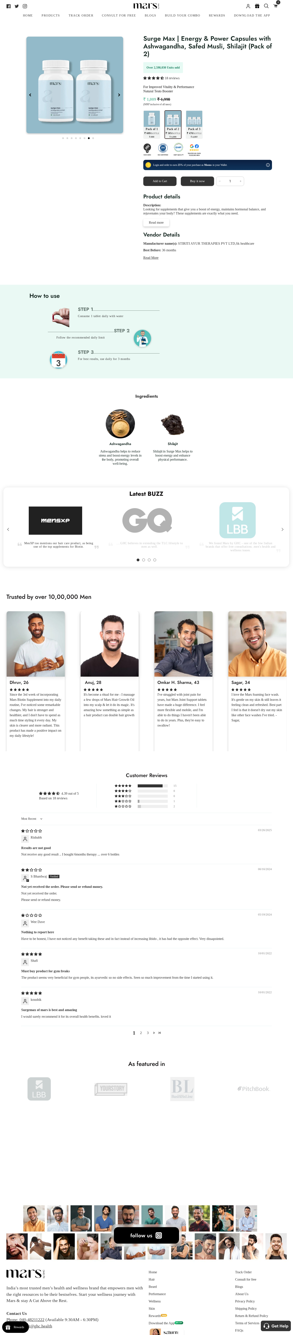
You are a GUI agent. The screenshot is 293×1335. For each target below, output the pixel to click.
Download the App (162, 1323)
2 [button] (141, 1033)
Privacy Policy (245, 1301)
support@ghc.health (34, 1326)
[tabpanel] (74, 85)
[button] (154, 78)
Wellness (155, 1301)
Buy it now (197, 181)
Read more (156, 222)
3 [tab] (72, 137)
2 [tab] (67, 137)
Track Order (243, 1272)
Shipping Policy (246, 1308)
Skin (152, 1308)
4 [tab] (76, 137)
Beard (153, 1287)
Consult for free (245, 1279)
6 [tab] (85, 137)
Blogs (239, 1287)
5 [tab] (80, 137)
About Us (241, 1294)
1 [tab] (63, 137)
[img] (31, 831)
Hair (152, 1279)
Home (153, 1272)
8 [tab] (93, 137)
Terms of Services (247, 1323)
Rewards (155, 1316)
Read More (151, 257)
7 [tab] (89, 137)
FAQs (239, 1330)
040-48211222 (32, 1319)
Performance (157, 1294)
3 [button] (148, 1033)
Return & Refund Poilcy (251, 1316)
